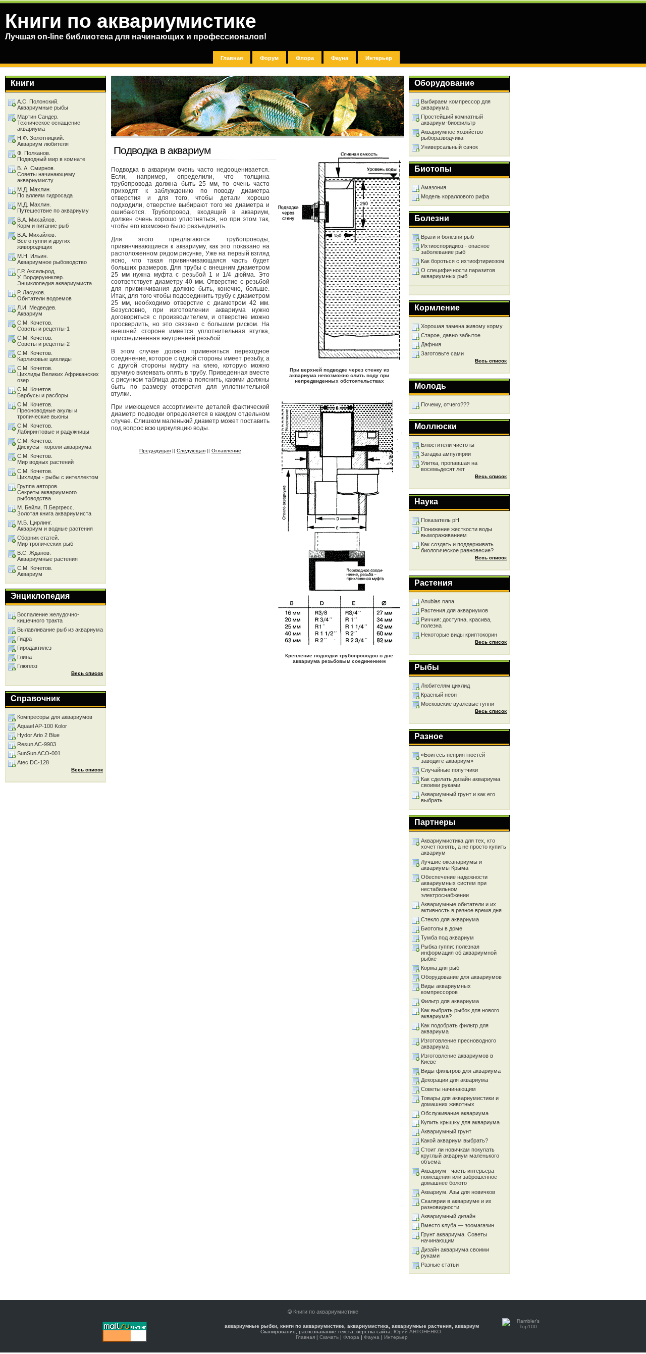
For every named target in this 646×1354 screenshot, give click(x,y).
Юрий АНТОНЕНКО (417, 1331)
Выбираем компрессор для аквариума (456, 104)
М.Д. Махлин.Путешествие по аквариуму (53, 207)
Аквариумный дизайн (448, 1216)
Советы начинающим (448, 1089)
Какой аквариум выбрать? (454, 1140)
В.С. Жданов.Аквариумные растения (47, 556)
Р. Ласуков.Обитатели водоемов (44, 295)
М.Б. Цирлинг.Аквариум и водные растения (55, 525)
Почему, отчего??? (445, 404)
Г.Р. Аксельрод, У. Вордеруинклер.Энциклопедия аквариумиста (54, 277)
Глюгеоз (27, 666)
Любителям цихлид (445, 686)
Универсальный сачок (449, 147)
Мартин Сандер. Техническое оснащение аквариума (48, 123)
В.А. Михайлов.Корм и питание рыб (43, 223)
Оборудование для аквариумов (461, 977)
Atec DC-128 (33, 762)
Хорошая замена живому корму (462, 326)
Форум (269, 58)
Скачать (329, 1337)
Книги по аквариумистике (325, 1312)
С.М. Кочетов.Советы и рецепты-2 (43, 341)
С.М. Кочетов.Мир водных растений (45, 459)
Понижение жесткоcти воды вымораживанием (456, 532)
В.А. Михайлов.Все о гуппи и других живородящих (43, 241)
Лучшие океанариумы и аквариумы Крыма (451, 865)
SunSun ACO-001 (39, 753)
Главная (232, 58)
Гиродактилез (34, 648)
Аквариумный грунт (446, 1131)
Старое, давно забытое (450, 335)
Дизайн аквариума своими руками (455, 1252)
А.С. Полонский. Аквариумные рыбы (42, 104)
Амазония (433, 187)
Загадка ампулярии (446, 454)
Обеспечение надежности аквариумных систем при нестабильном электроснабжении (454, 886)
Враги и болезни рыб (447, 237)
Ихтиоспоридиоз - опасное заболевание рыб (455, 249)
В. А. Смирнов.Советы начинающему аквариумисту (46, 174)
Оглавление (226, 450)
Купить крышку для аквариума (460, 1122)
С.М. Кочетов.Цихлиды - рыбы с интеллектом (57, 474)
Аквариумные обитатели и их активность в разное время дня (461, 907)
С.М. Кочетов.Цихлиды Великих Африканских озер (58, 374)
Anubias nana (437, 601)
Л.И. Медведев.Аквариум (37, 310)
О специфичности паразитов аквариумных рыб (458, 273)
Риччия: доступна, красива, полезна (456, 622)
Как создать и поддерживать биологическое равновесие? (457, 547)
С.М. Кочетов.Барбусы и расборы (42, 392)
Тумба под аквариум (447, 937)
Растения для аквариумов (454, 610)
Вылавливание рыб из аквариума (60, 630)
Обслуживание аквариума (455, 1113)
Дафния (431, 344)
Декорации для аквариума (454, 1080)
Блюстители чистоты (447, 445)
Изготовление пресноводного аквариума (458, 1043)
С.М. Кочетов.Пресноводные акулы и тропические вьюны (47, 410)
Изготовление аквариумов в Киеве (457, 1059)
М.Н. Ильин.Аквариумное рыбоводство (52, 259)
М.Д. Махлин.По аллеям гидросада (45, 192)
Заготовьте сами (442, 353)
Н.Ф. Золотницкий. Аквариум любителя (43, 141)
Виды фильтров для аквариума (461, 1071)
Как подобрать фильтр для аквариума (455, 1028)
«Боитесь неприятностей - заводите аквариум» (455, 758)
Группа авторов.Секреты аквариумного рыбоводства (47, 492)
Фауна (339, 58)
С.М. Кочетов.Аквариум (34, 571)
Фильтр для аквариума (450, 1001)
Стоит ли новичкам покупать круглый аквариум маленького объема (460, 1156)
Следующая (191, 450)
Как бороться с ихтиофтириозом (462, 261)
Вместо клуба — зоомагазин (457, 1225)
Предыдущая (155, 450)
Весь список (491, 360)
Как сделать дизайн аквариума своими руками (460, 782)
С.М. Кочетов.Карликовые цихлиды (44, 356)
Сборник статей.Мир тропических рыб (45, 541)
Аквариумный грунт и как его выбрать (458, 797)
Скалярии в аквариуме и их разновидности (456, 1204)
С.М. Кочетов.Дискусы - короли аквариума (54, 444)
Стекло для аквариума (450, 919)
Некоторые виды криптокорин (459, 635)
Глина (24, 657)
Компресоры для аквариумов (54, 717)
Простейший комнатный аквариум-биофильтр (452, 120)
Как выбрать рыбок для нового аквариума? (460, 1013)
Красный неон (439, 695)
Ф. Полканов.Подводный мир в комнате (51, 156)
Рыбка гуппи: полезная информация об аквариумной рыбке (459, 953)
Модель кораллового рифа (455, 196)
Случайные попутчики (449, 770)
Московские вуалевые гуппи (457, 704)
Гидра (24, 639)
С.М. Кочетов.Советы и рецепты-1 (43, 326)
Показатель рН (440, 520)
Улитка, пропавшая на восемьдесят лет (449, 466)
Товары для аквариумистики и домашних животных (460, 1101)
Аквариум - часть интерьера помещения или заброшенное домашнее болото (459, 1177)
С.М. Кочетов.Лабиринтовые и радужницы (53, 429)
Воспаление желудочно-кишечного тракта (48, 617)
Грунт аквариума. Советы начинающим (454, 1237)
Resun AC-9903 (36, 744)
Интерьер (378, 58)
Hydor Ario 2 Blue (38, 735)
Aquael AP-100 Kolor (42, 726)
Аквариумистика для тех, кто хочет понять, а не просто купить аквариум (463, 847)
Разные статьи (440, 1265)
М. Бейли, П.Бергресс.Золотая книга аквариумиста (54, 510)
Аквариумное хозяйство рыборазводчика (452, 135)
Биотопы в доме (441, 928)
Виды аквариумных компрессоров (446, 989)
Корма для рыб (440, 968)
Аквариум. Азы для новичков (458, 1192)
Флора (305, 58)
